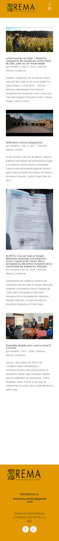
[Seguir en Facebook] (25, 529)
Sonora (19, 149)
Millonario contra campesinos (24, 142)
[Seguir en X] (33, 529)
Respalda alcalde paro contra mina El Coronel (28, 347)
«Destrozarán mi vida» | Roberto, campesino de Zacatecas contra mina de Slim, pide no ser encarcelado (28, 60)
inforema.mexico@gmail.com (29, 500)
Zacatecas (20, 70)
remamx (14, 66)
